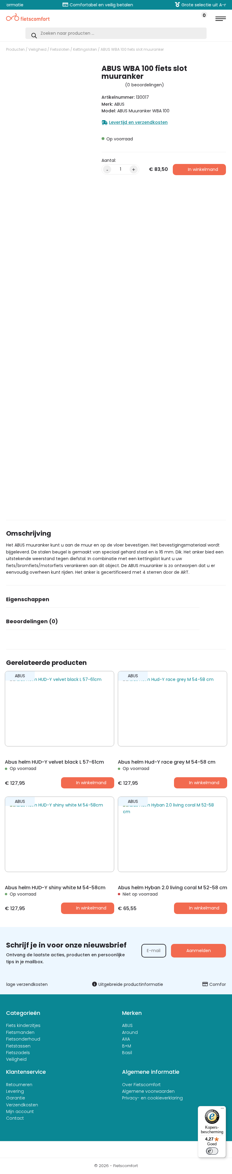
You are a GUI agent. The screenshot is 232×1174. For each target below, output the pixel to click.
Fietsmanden (20, 1032)
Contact (15, 1118)
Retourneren (19, 1085)
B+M (126, 1046)
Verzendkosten (22, 1105)
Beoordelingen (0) (32, 621)
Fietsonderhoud (23, 1039)
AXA (126, 1039)
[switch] (212, 1151)
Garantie (15, 1098)
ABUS (127, 1025)
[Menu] (222, 1109)
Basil (127, 1053)
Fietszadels (18, 1053)
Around (130, 1032)
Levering (15, 1091)
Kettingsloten (85, 49)
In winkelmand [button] (91, 783)
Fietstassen (18, 1046)
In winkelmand (203, 169)
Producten (15, 49)
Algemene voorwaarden (148, 1091)
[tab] (102, 601)
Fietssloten (59, 49)
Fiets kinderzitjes (23, 1025)
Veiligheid (37, 49)
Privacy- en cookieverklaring (152, 1098)
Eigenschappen (27, 599)
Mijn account (20, 1111)
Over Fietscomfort (141, 1085)
